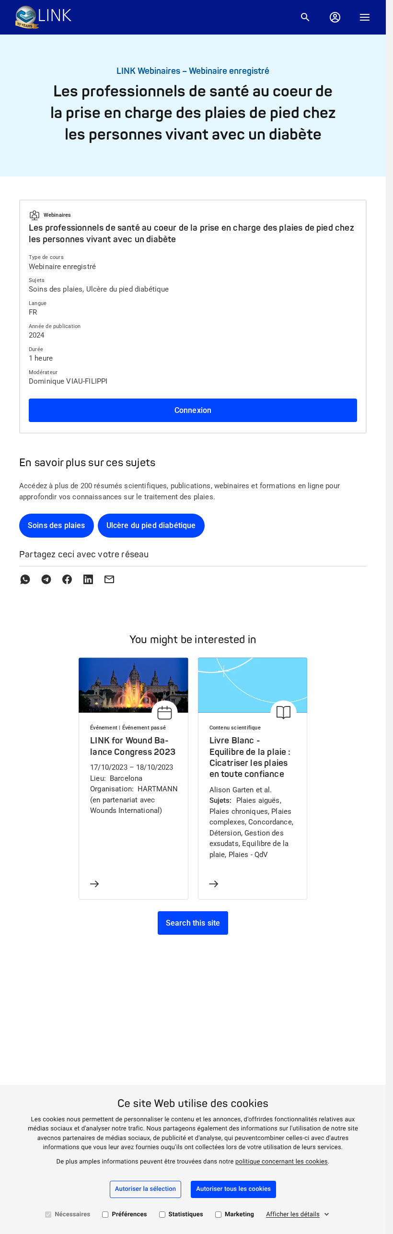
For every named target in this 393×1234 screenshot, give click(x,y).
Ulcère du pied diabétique (151, 525)
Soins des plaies (56, 525)
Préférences (129, 1214)
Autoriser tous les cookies (233, 1189)
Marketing (239, 1214)
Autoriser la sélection (145, 1189)
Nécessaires (72, 1214)
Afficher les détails (293, 1214)
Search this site (193, 923)
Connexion (192, 410)
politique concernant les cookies (281, 1161)
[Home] (43, 17)
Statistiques (186, 1214)
